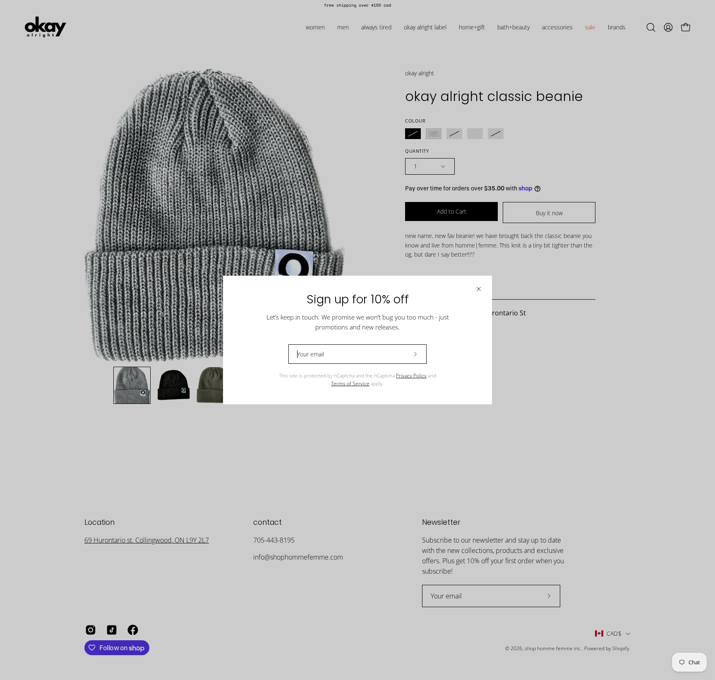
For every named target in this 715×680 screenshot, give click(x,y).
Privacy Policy (411, 375)
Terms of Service (350, 383)
